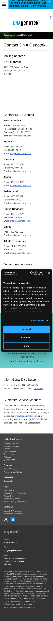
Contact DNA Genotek (13, 511)
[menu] (4, 4)
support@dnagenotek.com (30, 361)
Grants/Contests (10, 469)
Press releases (10, 451)
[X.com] (6, 521)
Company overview (11, 443)
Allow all (26, 329)
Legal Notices (9, 490)
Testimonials (9, 454)
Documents (8, 481)
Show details (37, 320)
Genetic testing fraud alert (16, 501)
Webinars (7, 457)
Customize (25, 337)
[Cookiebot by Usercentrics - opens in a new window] (32, 273)
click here (38, 388)
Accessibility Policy (12, 499)
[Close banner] (49, 273)
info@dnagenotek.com (20, 135)
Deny (26, 346)
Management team (11, 446)
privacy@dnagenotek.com (25, 416)
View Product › (39, 5)
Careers (7, 449)
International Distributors (13, 514)
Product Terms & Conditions (15, 493)
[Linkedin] (12, 521)
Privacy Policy (9, 496)
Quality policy (9, 460)
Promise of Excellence (13, 472)
